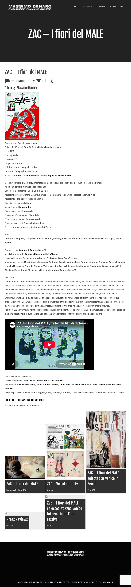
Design (113, 6)
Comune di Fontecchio (30, 250)
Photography (87, 6)
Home (75, 6)
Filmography (101, 6)
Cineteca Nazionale (34, 254)
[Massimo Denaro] (30, 13)
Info (121, 6)
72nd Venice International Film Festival (43, 380)
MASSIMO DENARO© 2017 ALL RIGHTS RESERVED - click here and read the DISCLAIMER (65, 582)
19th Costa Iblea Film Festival (74, 384)
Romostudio (24, 206)
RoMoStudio (51, 254)
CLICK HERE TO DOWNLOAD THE (24, 400)
